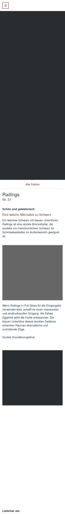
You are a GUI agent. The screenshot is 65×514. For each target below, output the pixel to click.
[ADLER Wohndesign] (22, 5)
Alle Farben (32, 184)
